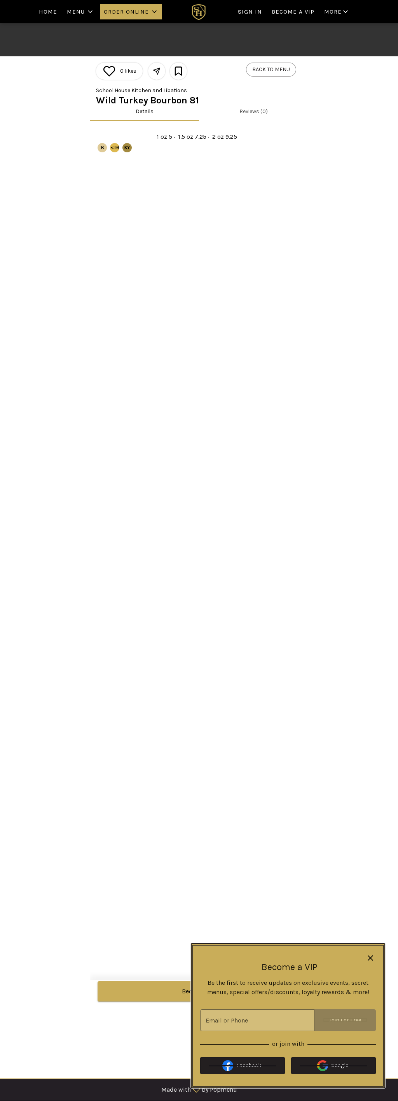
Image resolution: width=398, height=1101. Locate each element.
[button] (80, 11)
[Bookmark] (178, 71)
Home (48, 11)
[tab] (144, 111)
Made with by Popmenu (121, 1089)
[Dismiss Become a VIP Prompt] (370, 958)
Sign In (250, 11)
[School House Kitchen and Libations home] (199, 11)
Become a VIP (293, 11)
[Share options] (156, 71)
